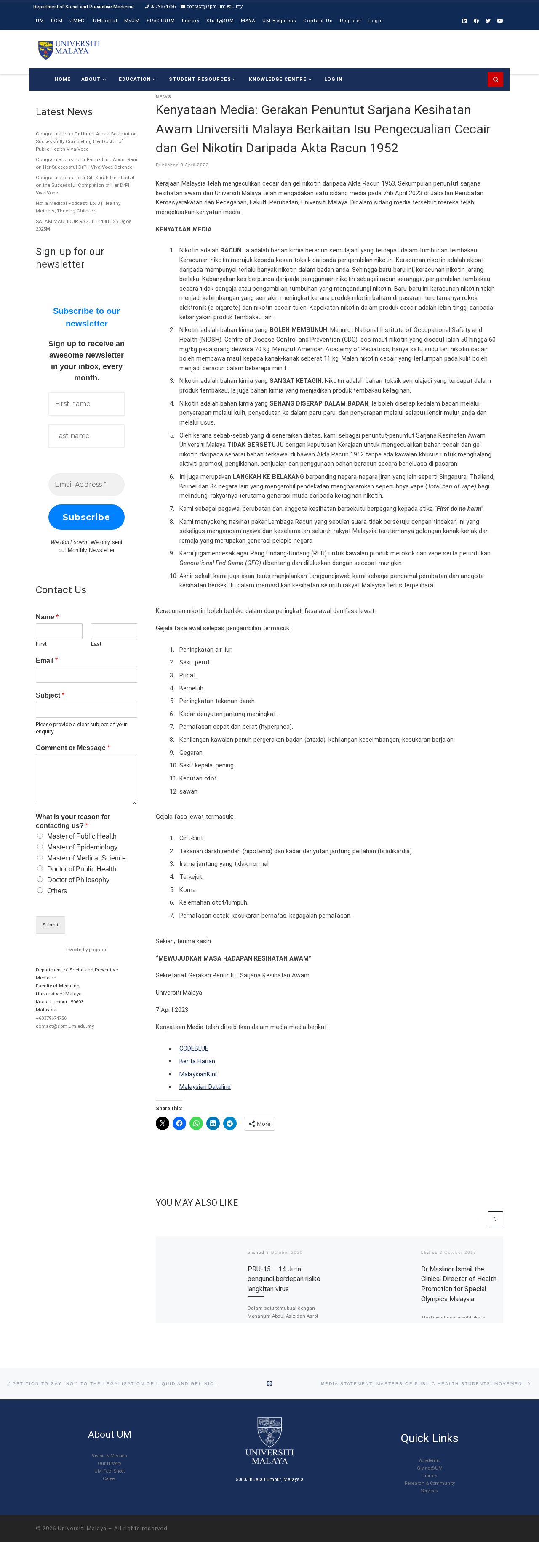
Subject (50, 695)
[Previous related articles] (478, 1218)
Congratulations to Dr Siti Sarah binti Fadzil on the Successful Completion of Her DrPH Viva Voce (85, 185)
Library (429, 1475)
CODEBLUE (193, 1048)
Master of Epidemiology (82, 847)
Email (47, 660)
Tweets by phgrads (86, 950)
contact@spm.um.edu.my (65, 1026)
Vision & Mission (109, 1456)
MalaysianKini (197, 1074)
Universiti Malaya (82, 1528)
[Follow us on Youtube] (500, 21)
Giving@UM (430, 1468)
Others (57, 890)
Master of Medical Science (86, 858)
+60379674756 (51, 1018)
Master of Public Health (82, 836)
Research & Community (430, 1483)
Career (109, 1478)
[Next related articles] (495, 1218)
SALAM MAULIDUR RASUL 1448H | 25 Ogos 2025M (84, 225)
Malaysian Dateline (205, 1087)
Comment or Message (73, 747)
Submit (51, 925)
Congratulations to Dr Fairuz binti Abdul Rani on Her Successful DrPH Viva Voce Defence (86, 163)
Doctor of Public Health (81, 869)
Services (429, 1491)
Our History (109, 1463)
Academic (429, 1460)
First (41, 644)
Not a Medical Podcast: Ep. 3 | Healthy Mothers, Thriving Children (78, 207)
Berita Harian (197, 1061)
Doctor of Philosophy (78, 880)
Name (47, 617)
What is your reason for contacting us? (73, 821)
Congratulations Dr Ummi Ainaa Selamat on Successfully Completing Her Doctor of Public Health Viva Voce (86, 141)
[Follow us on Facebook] (476, 21)
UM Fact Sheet (109, 1471)
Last (96, 644)
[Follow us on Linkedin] (464, 21)
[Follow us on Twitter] (488, 21)
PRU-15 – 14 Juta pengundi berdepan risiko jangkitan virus (284, 1279)
